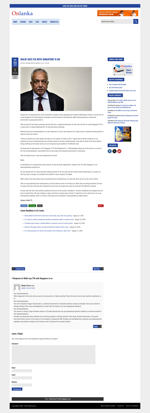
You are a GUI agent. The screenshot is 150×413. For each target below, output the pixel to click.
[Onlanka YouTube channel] (119, 150)
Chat (30, 22)
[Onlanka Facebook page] (110, 150)
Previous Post (20, 269)
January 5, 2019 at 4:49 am (28, 288)
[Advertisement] (75, 41)
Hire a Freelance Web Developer (117, 84)
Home (15, 22)
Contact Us (120, 406)
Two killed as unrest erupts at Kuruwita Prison (122, 111)
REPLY (101, 206)
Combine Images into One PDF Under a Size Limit (122, 90)
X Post (40, 206)
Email (14, 375)
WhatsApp (32, 206)
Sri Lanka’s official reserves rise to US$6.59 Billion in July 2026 (122, 101)
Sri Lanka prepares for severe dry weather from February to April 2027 (47, 231)
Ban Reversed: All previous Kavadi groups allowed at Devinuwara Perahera (123, 121)
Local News (15, 77)
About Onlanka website (108, 406)
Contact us (54, 22)
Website (14, 382)
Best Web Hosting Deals (115, 87)
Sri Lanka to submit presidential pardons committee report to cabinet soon (49, 219)
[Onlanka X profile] (114, 150)
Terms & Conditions (132, 406)
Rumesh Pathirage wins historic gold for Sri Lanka (123, 116)
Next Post (96, 269)
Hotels (44, 22)
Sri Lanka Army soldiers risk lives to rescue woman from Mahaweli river (122, 106)
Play (37, 22)
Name (14, 367)
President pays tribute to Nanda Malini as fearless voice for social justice (48, 223)
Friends (23, 22)
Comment (15, 73)
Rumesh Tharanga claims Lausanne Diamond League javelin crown (46, 227)
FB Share (24, 206)
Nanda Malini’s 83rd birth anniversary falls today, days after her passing (48, 216)
